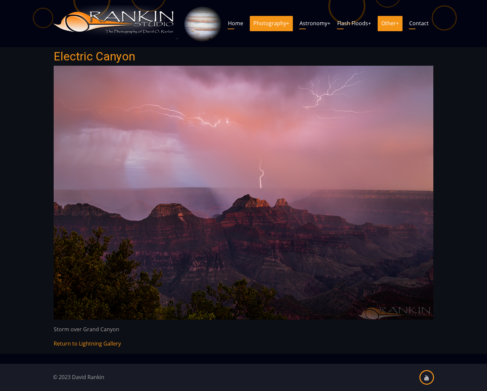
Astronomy (314, 23)
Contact (419, 23)
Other (390, 23)
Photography (271, 23)
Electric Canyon (94, 56)
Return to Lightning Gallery (87, 343)
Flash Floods (354, 23)
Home (235, 23)
